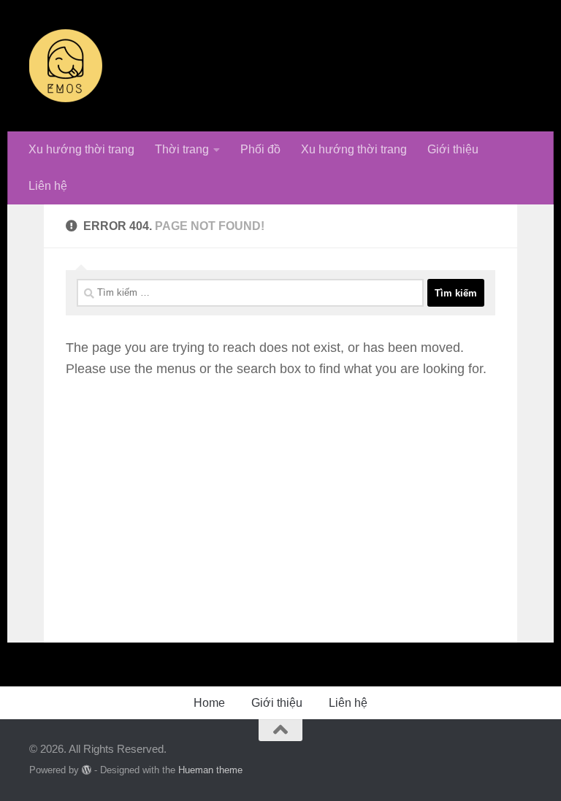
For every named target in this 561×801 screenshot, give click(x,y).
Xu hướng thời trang (81, 149)
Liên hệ (47, 186)
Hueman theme (210, 769)
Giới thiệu (452, 149)
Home (209, 703)
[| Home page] (65, 65)
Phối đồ (260, 149)
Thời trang (182, 149)
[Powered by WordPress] (86, 770)
